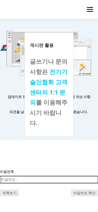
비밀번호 (7, 171)
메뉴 (88, 9)
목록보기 (10, 192)
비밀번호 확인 (84, 192)
